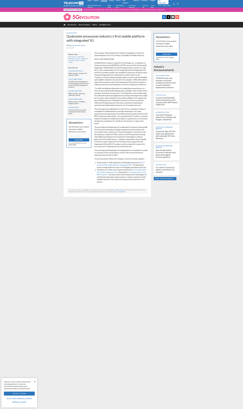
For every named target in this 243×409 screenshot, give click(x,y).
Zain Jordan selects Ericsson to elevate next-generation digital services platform (166, 153)
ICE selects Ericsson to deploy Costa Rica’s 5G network (165, 169)
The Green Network (132, 6)
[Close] (35, 381)
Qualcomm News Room (78, 45)
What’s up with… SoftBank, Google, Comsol (76, 102)
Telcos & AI (145, 6)
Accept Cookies (19, 393)
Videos (94, 25)
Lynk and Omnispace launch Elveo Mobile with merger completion (166, 117)
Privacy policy (72, 144)
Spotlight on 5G (105, 25)
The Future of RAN (75, 79)
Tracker (70, 62)
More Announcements (164, 178)
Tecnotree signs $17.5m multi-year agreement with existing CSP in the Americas (165, 134)
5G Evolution (71, 33)
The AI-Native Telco (75, 71)
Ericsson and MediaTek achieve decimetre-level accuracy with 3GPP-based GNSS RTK (166, 101)
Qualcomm (84, 58)
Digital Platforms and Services (94, 6)
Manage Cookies (19, 402)
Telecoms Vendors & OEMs (76, 60)
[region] (19, 392)
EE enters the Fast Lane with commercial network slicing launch (77, 111)
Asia (160, 5)
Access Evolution (75, 91)
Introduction (72, 25)
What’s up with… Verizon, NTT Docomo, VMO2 (77, 74)
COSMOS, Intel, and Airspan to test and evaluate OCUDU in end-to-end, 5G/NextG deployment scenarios (78, 84)
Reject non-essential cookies (19, 398)
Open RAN (109, 6)
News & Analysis (84, 25)
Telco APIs (152, 6)
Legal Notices (122, 191)
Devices (77, 58)
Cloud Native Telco (120, 6)
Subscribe (79, 140)
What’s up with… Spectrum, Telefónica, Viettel (76, 94)
